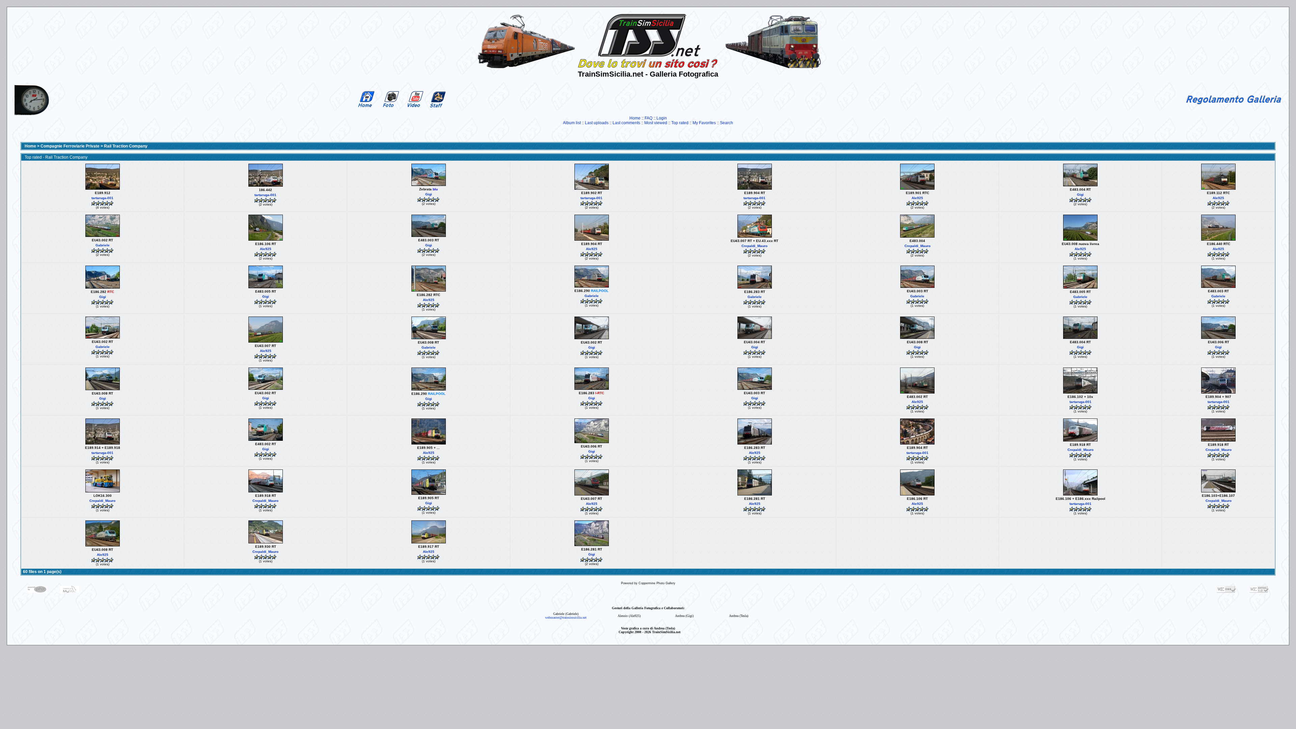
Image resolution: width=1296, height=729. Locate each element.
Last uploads (597, 122)
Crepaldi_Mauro (754, 246)
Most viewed (655, 122)
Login (661, 118)
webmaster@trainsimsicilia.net (566, 617)
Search (726, 122)
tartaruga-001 (102, 198)
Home (635, 118)
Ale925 (917, 198)
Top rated (679, 122)
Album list (572, 122)
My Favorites (704, 122)
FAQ (648, 118)
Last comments (626, 122)
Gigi (428, 194)
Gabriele (103, 245)
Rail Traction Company (125, 146)
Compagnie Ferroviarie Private (70, 146)
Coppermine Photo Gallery (657, 583)
